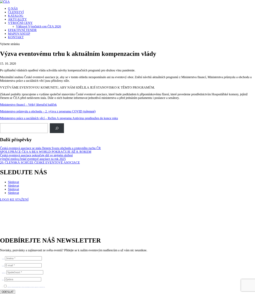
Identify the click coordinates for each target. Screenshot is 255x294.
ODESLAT (8, 291)
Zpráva (3, 279)
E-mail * (3, 265)
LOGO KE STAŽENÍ (14, 199)
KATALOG (15, 15)
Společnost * (4, 272)
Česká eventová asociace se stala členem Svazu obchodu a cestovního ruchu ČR (50, 148)
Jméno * (3, 258)
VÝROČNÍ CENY (20, 23)
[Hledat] (57, 128)
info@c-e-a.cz (19, 220)
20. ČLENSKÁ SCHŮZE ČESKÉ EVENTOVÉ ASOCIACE (40, 162)
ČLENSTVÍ (16, 12)
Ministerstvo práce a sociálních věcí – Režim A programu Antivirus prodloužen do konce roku (59, 118)
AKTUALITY (17, 19)
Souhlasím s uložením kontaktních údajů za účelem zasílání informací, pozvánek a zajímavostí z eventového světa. (26, 287)
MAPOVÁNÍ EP (19, 33)
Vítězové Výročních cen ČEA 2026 (38, 26)
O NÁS (13, 8)
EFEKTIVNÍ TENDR (22, 30)
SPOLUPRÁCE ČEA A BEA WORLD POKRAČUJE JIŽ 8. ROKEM (45, 151)
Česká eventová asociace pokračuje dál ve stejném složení (36, 155)
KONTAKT (16, 37)
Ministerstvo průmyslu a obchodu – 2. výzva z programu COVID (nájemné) (48, 111)
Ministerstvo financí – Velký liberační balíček (28, 104)
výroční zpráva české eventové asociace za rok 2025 (33, 159)
